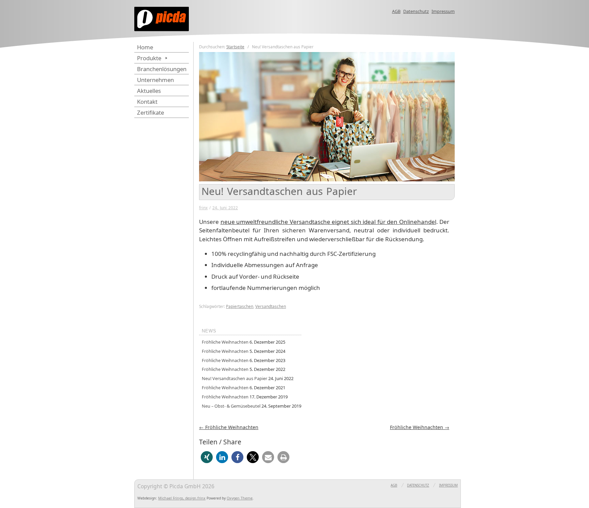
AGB (396, 11)
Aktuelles (149, 91)
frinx (203, 207)
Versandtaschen (270, 306)
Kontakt (147, 101)
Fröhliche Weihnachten (225, 342)
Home (145, 47)
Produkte (149, 58)
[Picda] (202, 22)
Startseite (235, 46)
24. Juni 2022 (225, 207)
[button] (207, 457)
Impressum (443, 11)
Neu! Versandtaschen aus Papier (234, 378)
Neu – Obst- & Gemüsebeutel (231, 406)
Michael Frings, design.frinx (182, 498)
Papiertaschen (239, 306)
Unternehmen (155, 80)
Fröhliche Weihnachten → (419, 427)
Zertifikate (150, 112)
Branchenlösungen (161, 69)
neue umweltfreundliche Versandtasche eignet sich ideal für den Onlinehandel (328, 222)
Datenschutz (416, 11)
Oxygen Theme (240, 498)
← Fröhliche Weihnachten (228, 427)
